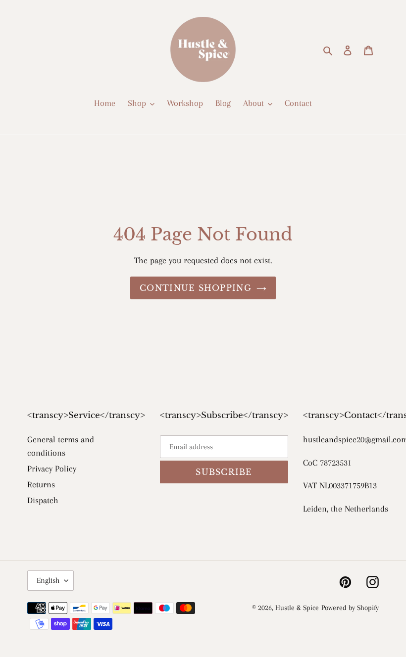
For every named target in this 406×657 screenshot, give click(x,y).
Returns (41, 484)
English (48, 580)
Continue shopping (196, 288)
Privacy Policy (51, 468)
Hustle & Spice (297, 607)
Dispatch (42, 500)
